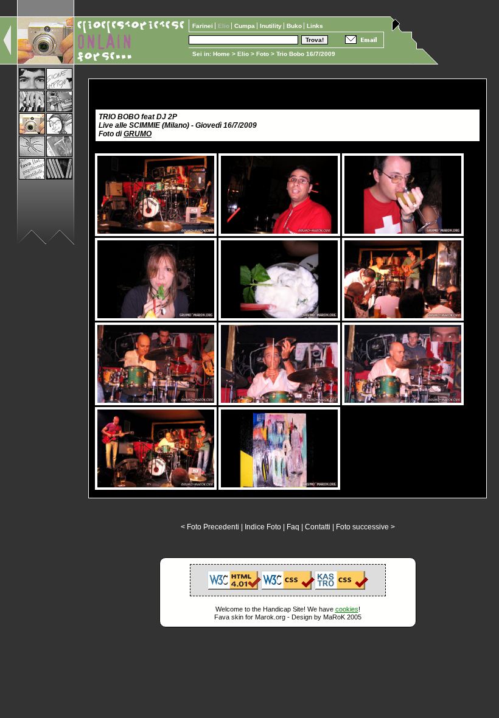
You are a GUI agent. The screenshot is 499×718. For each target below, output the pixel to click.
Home (221, 54)
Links (315, 26)
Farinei (203, 26)
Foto (262, 54)
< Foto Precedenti (210, 527)
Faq (293, 527)
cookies (346, 609)
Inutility (272, 26)
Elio (243, 54)
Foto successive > (365, 527)
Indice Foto (263, 527)
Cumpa (245, 26)
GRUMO (138, 134)
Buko (295, 26)
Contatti (317, 527)
